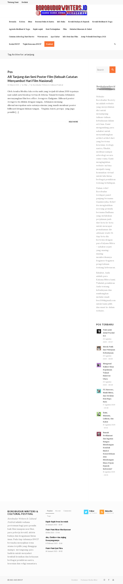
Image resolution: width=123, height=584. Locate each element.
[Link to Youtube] (113, 580)
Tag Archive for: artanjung (21, 54)
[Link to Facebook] (108, 580)
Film (25, 85)
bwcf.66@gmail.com (106, 300)
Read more (73, 122)
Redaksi (25, 2)
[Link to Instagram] (104, 580)
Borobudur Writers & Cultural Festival (48, 85)
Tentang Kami (13, 2)
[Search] (114, 44)
